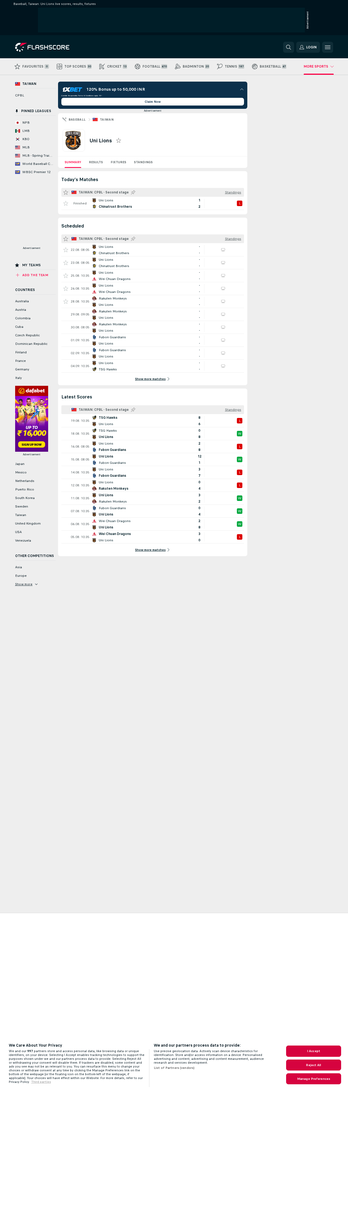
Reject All (313, 1065)
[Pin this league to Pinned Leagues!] (133, 192)
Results (96, 162)
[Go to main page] (53, 47)
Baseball (77, 119)
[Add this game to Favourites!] (65, 203)
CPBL (19, 95)
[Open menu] (327, 47)
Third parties (41, 1082)
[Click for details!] (152, 203)
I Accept (313, 1051)
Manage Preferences (313, 1079)
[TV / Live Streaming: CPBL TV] (223, 250)
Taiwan (107, 119)
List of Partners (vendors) (174, 1068)
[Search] (288, 47)
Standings (143, 162)
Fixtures (118, 162)
